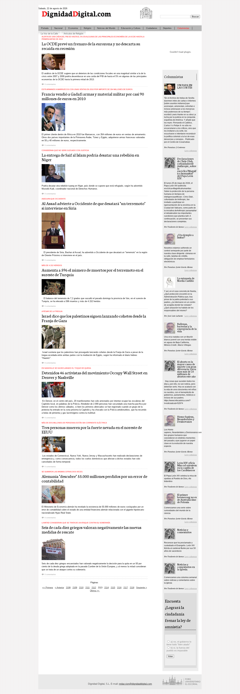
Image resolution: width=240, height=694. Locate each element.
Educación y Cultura (130, 28)
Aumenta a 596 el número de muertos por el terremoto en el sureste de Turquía (92, 272)
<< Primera (47, 587)
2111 (87, 587)
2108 (68, 587)
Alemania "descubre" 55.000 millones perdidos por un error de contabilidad (94, 478)
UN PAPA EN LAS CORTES (184, 86)
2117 (125, 587)
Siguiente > (141, 587)
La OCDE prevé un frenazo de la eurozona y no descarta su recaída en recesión (91, 46)
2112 (94, 587)
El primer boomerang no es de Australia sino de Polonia (187, 498)
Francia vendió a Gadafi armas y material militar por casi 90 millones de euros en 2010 (93, 96)
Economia (73, 28)
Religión (87, 28)
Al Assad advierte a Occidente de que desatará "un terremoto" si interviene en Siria (93, 205)
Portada (44, 28)
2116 (119, 587)
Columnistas (183, 28)
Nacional (58, 28)
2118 (132, 587)
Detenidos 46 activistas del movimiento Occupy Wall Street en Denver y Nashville (94, 375)
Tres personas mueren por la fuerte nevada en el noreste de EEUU (92, 429)
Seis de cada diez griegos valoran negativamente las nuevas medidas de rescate (91, 529)
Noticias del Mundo (106, 28)
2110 (81, 587)
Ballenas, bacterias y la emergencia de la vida (187, 327)
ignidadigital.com (76, 13)
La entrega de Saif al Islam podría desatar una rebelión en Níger (90, 157)
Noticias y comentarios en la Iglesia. (186, 566)
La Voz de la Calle (49, 33)
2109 (74, 587)
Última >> (95, 590)
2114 (106, 587)
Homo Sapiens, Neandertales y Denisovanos (185, 419)
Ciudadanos (151, 28)
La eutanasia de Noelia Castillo (185, 279)
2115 (113, 587)
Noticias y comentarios (184, 531)
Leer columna (190, 150)
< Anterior (59, 587)
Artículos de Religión (73, 33)
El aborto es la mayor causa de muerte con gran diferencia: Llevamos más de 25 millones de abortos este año (186, 369)
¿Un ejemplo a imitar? (185, 236)
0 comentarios (50, 84)
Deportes (167, 28)
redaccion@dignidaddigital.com (135, 683)
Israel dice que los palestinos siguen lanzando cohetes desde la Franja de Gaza (94, 318)
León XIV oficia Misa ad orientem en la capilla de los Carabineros (187, 466)
